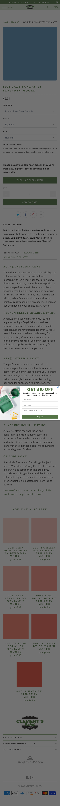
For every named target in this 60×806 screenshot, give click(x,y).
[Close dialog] (58, 387)
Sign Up (40, 417)
